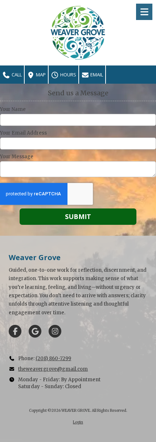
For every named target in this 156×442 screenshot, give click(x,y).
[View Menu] (144, 12)
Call (16, 74)
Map (40, 74)
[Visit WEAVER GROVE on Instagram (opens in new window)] (55, 331)
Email (96, 74)
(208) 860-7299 (53, 358)
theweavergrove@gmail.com (53, 369)
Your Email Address (23, 133)
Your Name (13, 109)
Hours (67, 74)
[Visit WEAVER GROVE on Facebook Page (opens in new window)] (15, 331)
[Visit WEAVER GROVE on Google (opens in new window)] (35, 331)
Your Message (16, 157)
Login (78, 422)
